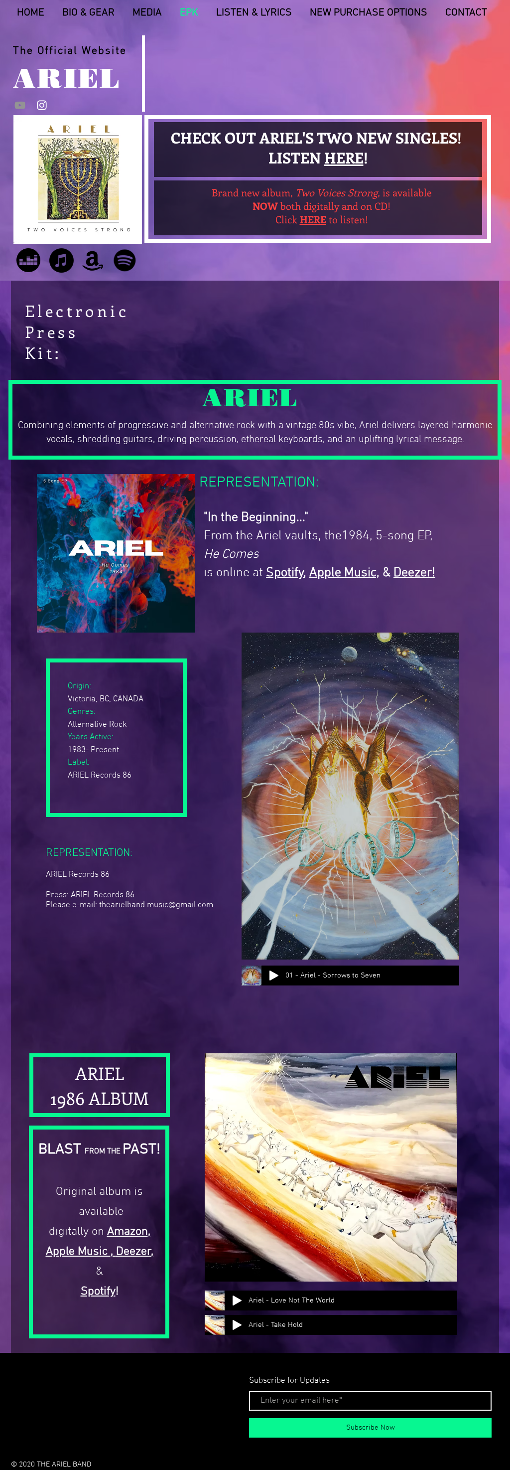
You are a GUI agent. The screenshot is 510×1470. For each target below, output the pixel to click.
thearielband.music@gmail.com (156, 905)
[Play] (273, 975)
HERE (344, 157)
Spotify (98, 1292)
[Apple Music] (61, 260)
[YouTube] (19, 105)
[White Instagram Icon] (41, 105)
